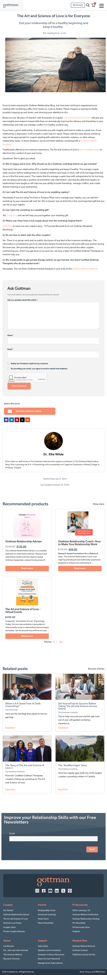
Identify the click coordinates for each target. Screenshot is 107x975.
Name (10, 335)
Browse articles (96, 669)
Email (10, 349)
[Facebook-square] (43, 890)
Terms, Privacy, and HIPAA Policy (92, 972)
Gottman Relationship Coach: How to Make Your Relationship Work (79, 543)
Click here (7, 226)
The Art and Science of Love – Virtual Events (23, 611)
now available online (89, 150)
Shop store (98, 504)
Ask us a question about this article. (22, 300)
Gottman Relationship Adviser (23, 541)
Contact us (12, 215)
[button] (6, 419)
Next (61, 642)
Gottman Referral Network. (85, 269)
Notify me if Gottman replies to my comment (29, 364)
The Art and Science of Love (77, 118)
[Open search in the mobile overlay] (87, 5)
